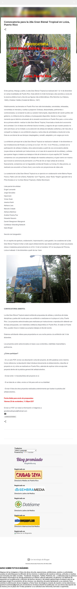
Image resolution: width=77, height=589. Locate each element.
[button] (5, 29)
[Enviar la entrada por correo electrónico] (5, 414)
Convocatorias (10, 416)
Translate (30, 452)
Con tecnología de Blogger (40, 559)
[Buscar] (8, 2)
